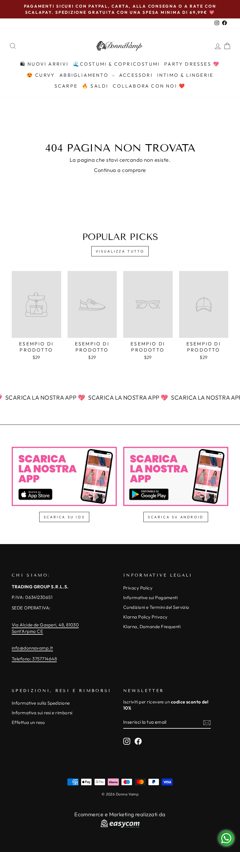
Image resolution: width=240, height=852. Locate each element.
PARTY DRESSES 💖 (192, 64)
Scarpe (66, 86)
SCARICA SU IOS (64, 517)
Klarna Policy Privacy (145, 617)
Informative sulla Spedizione (41, 703)
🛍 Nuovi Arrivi (44, 64)
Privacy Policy (137, 588)
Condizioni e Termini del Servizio (156, 607)
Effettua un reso (28, 722)
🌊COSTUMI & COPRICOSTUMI (116, 64)
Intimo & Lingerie (185, 75)
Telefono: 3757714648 (34, 659)
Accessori (136, 75)
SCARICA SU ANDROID (176, 517)
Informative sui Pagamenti (150, 597)
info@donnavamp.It (32, 648)
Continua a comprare (120, 170)
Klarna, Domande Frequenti (152, 626)
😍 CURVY (41, 75)
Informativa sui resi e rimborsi (42, 712)
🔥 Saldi (95, 86)
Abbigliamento (84, 75)
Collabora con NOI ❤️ (149, 86)
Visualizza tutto (120, 251)
